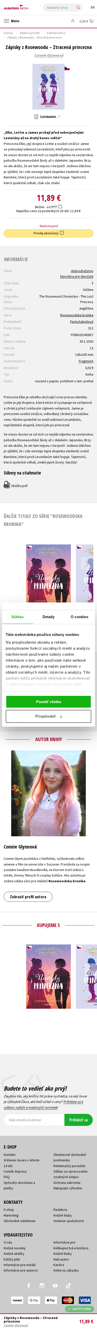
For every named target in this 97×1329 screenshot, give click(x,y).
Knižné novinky (15, 1248)
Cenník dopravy (15, 1171)
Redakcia (60, 1209)
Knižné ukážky (14, 1253)
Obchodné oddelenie (19, 1221)
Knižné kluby (62, 1215)
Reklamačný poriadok (69, 1166)
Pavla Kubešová (81, 321)
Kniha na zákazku (66, 1270)
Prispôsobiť (45, 716)
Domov (8, 33)
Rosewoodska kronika (76, 315)
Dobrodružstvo (56, 33)
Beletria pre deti (30, 33)
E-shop (9, 1209)
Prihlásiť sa (78, 1120)
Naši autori (61, 1259)
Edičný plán (12, 1259)
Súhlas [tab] (17, 617)
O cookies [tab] (79, 617)
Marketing (11, 1215)
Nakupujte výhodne (67, 1188)
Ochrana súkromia (66, 1182)
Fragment (86, 361)
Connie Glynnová (48, 55)
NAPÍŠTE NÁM (82, 1309)
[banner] (26, 6)
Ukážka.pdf (16, 485)
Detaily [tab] (49, 617)
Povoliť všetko (48, 702)
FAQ (7, 1177)
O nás (8, 1242)
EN (93, 7)
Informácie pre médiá (20, 1265)
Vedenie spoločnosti (68, 1221)
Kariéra (58, 1265)
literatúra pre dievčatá (76, 276)
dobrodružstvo (82, 271)
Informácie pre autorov (21, 1270)
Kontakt (9, 1154)
